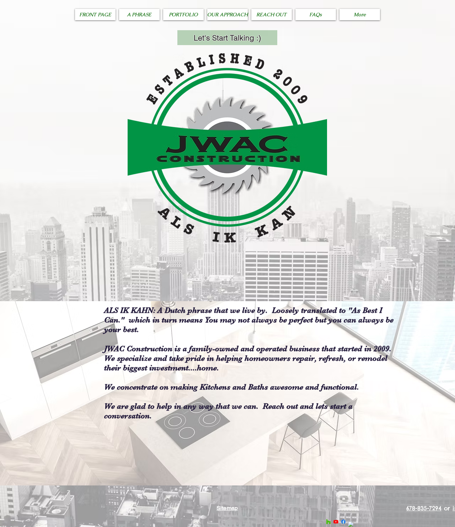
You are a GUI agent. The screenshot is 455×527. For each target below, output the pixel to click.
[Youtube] (336, 522)
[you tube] (351, 524)
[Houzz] (328, 522)
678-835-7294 (423, 508)
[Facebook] (343, 522)
